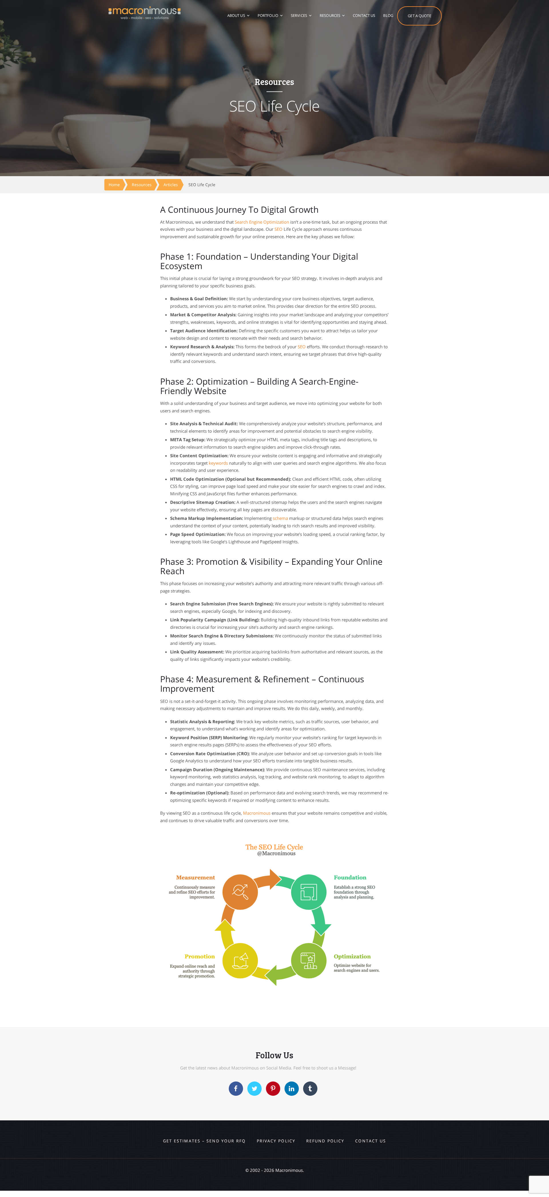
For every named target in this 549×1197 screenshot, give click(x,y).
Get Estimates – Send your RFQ (204, 1141)
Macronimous (256, 813)
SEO (278, 229)
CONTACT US (364, 15)
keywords (218, 463)
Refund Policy (325, 1141)
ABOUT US (236, 15)
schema (280, 518)
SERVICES (299, 15)
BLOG (388, 15)
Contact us (370, 1141)
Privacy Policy (276, 1141)
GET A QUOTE (419, 15)
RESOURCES (330, 15)
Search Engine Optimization (262, 222)
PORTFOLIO (268, 15)
